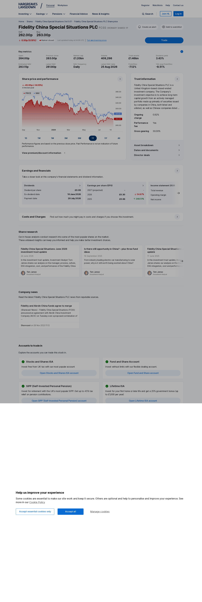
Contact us (178, 5)
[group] (72, 138)
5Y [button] (106, 138)
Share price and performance (40, 78)
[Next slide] (175, 193)
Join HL (166, 13)
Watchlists (158, 5)
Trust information (145, 78)
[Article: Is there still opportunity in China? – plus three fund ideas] (112, 261)
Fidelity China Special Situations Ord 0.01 (53, 21)
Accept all (70, 511)
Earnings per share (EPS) (100, 185)
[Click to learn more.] (181, 51)
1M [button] (52, 138)
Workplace (63, 5)
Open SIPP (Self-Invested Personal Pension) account (59, 400)
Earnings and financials (36, 170)
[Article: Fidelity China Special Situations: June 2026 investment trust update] (49, 261)
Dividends (29, 185)
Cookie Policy (37, 502)
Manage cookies (100, 511)
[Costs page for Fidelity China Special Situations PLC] (101, 217)
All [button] (119, 138)
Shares (30, 21)
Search (149, 14)
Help (168, 5)
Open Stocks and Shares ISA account (59, 373)
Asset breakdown (143, 145)
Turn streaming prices (96, 40)
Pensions (57, 14)
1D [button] (26, 138)
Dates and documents (146, 150)
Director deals (142, 155)
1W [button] (39, 138)
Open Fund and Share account (143, 373)
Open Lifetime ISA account (143, 400)
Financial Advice (79, 13)
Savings (40, 14)
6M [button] (79, 138)
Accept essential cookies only (35, 511)
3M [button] (65, 138)
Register (145, 5)
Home (21, 21)
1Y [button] (93, 138)
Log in (178, 13)
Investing (24, 14)
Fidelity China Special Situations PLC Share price (96, 21)
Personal (50, 5)
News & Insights (100, 13)
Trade (164, 40)
